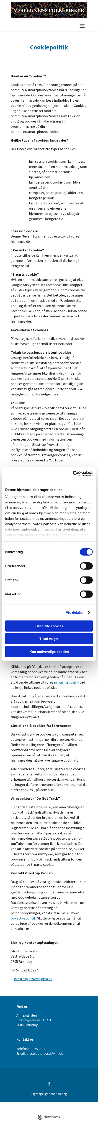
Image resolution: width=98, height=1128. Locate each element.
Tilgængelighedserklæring (49, 1094)
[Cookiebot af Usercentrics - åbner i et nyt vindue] (73, 474)
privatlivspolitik (67, 682)
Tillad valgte (49, 639)
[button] (49, 26)
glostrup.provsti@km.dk (33, 978)
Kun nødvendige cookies (49, 651)
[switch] (86, 565)
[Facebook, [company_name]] (49, 1084)
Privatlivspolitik (32, 1104)
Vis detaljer (75, 612)
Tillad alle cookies (49, 626)
